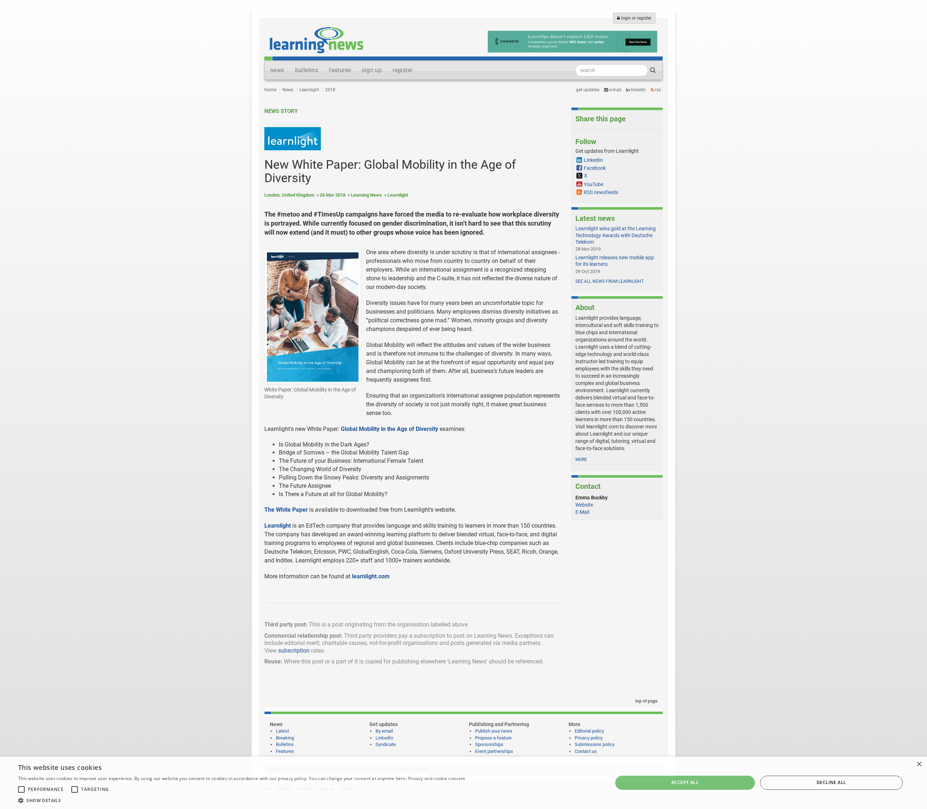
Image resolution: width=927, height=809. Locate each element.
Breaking (285, 738)
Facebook (595, 168)
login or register (635, 18)
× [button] (919, 764)
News (287, 89)
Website (584, 505)
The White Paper (286, 509)
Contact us (586, 751)
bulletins (306, 70)
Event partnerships (494, 751)
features (340, 70)
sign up (372, 70)
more (581, 459)
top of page (645, 701)
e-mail (614, 89)
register (402, 70)
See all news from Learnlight (609, 281)
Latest (282, 731)
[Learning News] (316, 40)
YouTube (593, 184)
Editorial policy (589, 731)
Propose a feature (493, 738)
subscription (294, 650)
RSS (657, 89)
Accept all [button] (685, 782)
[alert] (463, 782)
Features (285, 751)
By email (384, 731)
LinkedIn (638, 89)
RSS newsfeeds (601, 192)
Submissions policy (594, 744)
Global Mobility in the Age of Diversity (389, 429)
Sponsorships (489, 744)
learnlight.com (371, 576)
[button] (241, 800)
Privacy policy (589, 738)
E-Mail (582, 512)
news (277, 70)
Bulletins (285, 744)
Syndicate (386, 744)
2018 (330, 89)
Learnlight (309, 89)
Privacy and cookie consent (436, 778)
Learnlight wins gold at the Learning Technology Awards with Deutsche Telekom (615, 235)
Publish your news (493, 731)
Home (270, 89)
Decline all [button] (831, 782)
